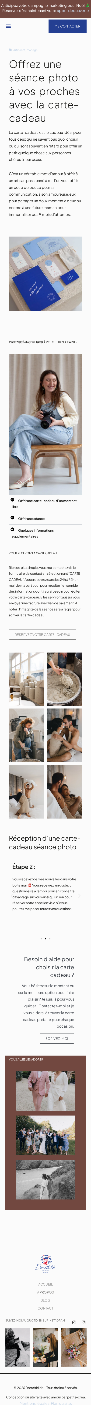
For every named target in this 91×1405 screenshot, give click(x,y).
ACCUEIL (45, 1284)
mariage (32, 50)
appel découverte (73, 10)
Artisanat (19, 50)
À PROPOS (45, 1292)
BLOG (45, 1300)
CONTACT (45, 1308)
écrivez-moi (57, 1038)
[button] (8, 26)
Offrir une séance (31, 518)
